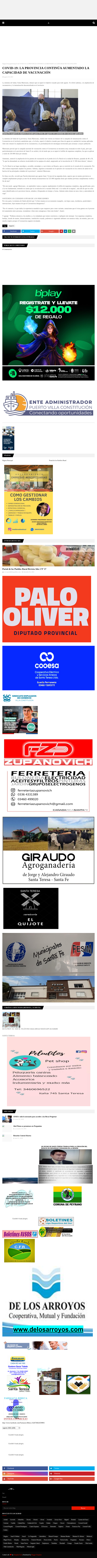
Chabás (48, 1523)
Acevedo (12, 1519)
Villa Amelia (88, 1543)
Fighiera (61, 1526)
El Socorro (45, 1526)
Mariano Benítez (65, 1536)
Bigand (66, 1519)
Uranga (69, 1543)
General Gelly (87, 1526)
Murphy (16, 1540)
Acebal (5, 1519)
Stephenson (45, 1543)
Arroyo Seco (58, 1519)
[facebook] (25, 1468)
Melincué (89, 1536)
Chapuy (55, 1523)
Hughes (6, 1536)
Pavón (56, 1540)
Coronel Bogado (8, 1526)
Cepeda (41, 1523)
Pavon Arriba (47, 1540)
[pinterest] (72, 1474)
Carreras (6, 1523)
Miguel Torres (7, 1540)
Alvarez (35, 1519)
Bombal (73, 1519)
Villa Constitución (9, 1547)
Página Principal (6, 64)
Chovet (62, 1523)
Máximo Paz (25, 1540)
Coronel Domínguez (21, 1526)
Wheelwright (30, 1547)
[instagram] (25, 1474)
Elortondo (53, 1526)
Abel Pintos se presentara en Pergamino (27, 1126)
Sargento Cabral (35, 1543)
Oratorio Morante (36, 1540)
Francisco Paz (76, 1526)
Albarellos (21, 1519)
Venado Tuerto (78, 1543)
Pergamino (74, 1540)
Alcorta (28, 1519)
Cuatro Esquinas (34, 1526)
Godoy (5, 1530)
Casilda (13, 1523)
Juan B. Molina (15, 1536)
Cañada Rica (21, 1523)
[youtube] (25, 1479)
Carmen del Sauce (83, 1519)
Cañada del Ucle (32, 1523)
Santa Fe (15, 64)
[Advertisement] (48, 42)
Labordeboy (42, 1536)
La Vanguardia (32, 1536)
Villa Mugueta (20, 1547)
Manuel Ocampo (53, 1536)
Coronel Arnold (82, 1523)
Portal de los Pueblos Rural (57, 460)
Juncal (24, 1536)
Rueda (16, 1543)
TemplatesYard (18, 1555)
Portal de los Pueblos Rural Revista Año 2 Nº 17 (24, 569)
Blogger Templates (36, 1555)
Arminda (49, 1519)
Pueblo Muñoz (8, 1543)
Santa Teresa (24, 1543)
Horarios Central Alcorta (22, 1136)
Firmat (68, 1526)
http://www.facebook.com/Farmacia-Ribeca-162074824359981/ (23, 1423)
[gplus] (72, 1479)
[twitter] (72, 1468)
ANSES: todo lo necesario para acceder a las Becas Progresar (35, 1117)
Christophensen (71, 1523)
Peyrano (81, 1540)
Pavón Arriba (64, 1540)
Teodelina (54, 1543)
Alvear (42, 1519)
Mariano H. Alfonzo (78, 1536)
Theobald (62, 1543)
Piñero (88, 1540)
